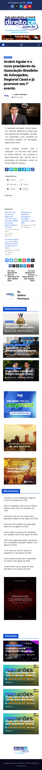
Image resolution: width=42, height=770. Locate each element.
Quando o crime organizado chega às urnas (18, 651)
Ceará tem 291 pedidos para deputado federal (19, 722)
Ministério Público (21, 345)
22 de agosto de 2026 (16, 679)
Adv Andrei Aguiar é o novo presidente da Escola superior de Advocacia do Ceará (12, 243)
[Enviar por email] (20, 169)
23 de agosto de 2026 (16, 655)
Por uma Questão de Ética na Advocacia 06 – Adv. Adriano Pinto (14, 276)
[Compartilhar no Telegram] (24, 169)
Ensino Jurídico (11, 718)
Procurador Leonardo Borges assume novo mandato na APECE (18, 374)
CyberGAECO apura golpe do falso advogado (20, 349)
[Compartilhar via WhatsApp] (15, 169)
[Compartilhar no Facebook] (7, 169)
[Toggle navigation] (21, 44)
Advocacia (8, 57)
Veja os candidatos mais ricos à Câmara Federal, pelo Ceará (20, 675)
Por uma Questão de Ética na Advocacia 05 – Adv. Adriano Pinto (28, 276)
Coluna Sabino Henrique (14, 645)
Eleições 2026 (10, 669)
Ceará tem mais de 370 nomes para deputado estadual (19, 699)
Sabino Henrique (20, 94)
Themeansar (21, 766)
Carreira (18, 368)
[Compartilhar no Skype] (28, 169)
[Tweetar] (11, 169)
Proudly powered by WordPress (14, 763)
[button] (39, 45)
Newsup (34, 763)
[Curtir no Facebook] (32, 169)
